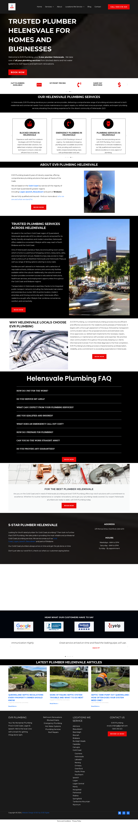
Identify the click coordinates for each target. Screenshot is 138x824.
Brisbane (76, 738)
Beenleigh (77, 732)
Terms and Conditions (64, 821)
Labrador (78, 760)
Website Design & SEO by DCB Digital (35, 813)
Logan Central (78, 784)
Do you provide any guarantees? (36, 448)
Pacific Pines (80, 772)
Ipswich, (22, 541)
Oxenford (79, 769)
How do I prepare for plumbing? (35, 432)
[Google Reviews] (128, 812)
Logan (16, 541)
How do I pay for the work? (32, 390)
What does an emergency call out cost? (40, 424)
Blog (89, 7)
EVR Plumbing (117, 723)
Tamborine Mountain (81, 802)
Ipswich (29, 192)
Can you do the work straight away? (38, 440)
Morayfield (77, 790)
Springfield (77, 799)
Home (39, 7)
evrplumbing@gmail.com (117, 726)
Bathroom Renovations (52, 717)
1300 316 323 (117, 729)
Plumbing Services (53, 729)
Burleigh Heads (79, 741)
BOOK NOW (69, 506)
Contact (98, 7)
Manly (75, 787)
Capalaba (76, 744)
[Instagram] (123, 812)
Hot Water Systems (53, 726)
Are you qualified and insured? (35, 415)
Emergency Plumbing (53, 723)
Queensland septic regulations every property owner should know (25, 697)
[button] (53, 7)
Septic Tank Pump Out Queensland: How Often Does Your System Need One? (110, 697)
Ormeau (78, 766)
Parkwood (77, 793)
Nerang (78, 763)
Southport (79, 775)
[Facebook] (119, 812)
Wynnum (77, 805)
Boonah (76, 735)
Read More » (12, 706)
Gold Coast (77, 750)
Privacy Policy (76, 821)
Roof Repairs (53, 732)
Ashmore (76, 726)
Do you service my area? (31, 399)
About (59, 7)
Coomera (78, 754)
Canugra (76, 747)
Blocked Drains (53, 720)
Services (48, 7)
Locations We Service (73, 7)
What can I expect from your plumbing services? (45, 407)
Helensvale (79, 757)
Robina (75, 796)
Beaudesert (38, 192)
